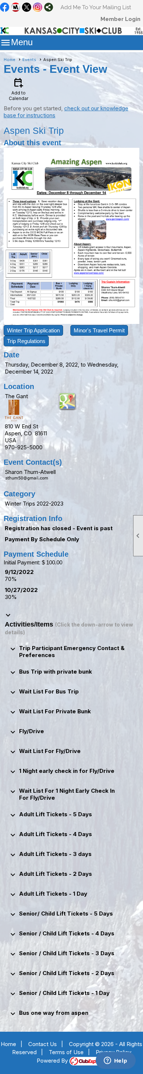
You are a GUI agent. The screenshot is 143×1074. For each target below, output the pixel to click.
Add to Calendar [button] (18, 88)
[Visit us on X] (26, 8)
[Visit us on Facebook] (4, 8)
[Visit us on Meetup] (15, 8)
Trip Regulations (26, 341)
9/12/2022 (19, 571)
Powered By (53, 1060)
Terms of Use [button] (66, 1052)
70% (11, 578)
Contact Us (42, 1044)
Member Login (120, 19)
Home (9, 59)
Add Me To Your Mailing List (95, 7)
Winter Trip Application (33, 330)
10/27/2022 (21, 589)
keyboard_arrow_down (8, 615)
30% (11, 596)
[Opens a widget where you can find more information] (115, 1061)
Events (29, 59)
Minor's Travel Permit (99, 330)
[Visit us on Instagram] (37, 8)
